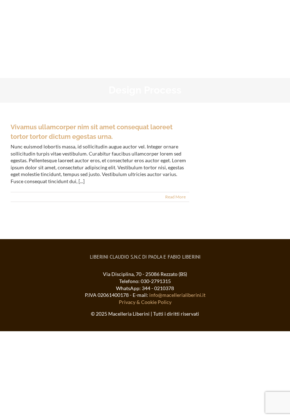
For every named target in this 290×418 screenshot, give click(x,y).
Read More (175, 196)
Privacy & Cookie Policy (145, 302)
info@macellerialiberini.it (177, 295)
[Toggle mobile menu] (276, 12)
